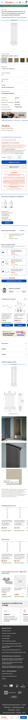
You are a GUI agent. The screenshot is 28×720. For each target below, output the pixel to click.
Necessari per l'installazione (7, 120)
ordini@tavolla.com (14, 187)
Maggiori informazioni (10, 149)
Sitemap (4, 678)
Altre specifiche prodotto (7, 109)
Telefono (11, 291)
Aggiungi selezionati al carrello (14, 281)
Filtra (25, 299)
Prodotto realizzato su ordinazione (9, 17)
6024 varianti (17, 120)
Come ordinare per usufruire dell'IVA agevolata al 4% (13, 652)
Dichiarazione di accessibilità (9, 712)
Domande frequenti (6, 630)
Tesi (5, 9)
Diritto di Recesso (11, 709)
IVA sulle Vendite (5, 638)
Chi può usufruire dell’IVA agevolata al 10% (11, 643)
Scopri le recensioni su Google (17, 5)
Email (24, 291)
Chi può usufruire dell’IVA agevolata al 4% (11, 649)
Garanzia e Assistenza (21, 17)
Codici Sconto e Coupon (7, 673)
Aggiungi (23, 717)
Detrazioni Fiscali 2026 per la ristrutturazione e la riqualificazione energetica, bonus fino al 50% (13, 659)
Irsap (3, 9)
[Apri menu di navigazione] (2, 2)
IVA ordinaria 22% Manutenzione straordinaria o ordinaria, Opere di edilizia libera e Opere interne (12, 667)
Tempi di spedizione (6, 636)
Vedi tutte (22, 230)
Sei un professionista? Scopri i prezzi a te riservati (11, 137)
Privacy (23, 712)
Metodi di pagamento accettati (9, 641)
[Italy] (20, 2)
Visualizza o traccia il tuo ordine (9, 633)
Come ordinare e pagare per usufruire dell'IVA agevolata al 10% (12, 646)
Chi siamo (24, 704)
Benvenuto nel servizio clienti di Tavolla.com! (11, 704)
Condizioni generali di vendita (18, 707)
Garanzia (18, 709)
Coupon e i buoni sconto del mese (9, 676)
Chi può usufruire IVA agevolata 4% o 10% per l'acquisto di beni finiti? (12, 663)
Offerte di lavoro (7, 707)
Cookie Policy (18, 712)
